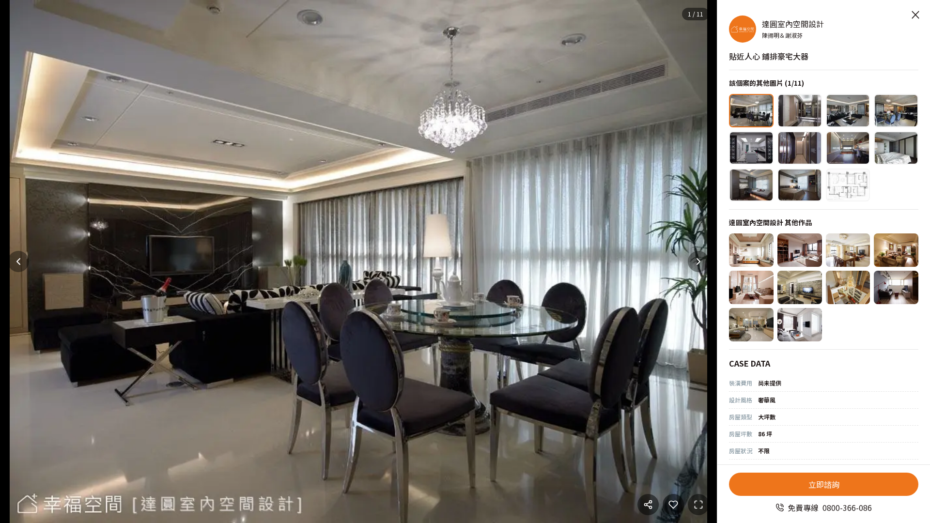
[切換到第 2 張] (799, 110)
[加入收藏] (673, 504)
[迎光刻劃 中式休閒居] (848, 287)
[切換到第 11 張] (848, 185)
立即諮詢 (823, 484)
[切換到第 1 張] (751, 110)
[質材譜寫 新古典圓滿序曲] (799, 287)
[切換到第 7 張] (848, 148)
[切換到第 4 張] (896, 110)
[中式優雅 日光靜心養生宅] (848, 250)
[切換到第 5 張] (751, 148)
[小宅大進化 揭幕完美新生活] (799, 250)
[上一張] (18, 261)
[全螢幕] (698, 504)
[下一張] (698, 261)
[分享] (648, 504)
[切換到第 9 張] (751, 185)
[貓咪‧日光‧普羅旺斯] (751, 250)
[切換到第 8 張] (896, 148)
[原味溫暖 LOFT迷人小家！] (896, 287)
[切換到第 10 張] (799, 185)
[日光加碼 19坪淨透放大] (799, 324)
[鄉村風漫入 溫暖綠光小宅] (896, 250)
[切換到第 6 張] (799, 148)
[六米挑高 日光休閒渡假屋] (751, 287)
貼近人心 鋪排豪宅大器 (768, 56)
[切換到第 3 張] (848, 110)
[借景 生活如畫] (751, 324)
